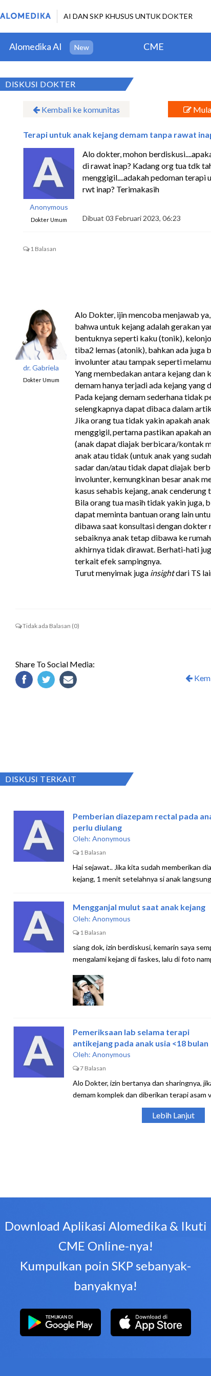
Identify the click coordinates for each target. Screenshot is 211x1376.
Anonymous (49, 207)
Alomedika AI (35, 46)
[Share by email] (69, 681)
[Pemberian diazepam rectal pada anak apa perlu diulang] (39, 836)
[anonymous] (48, 173)
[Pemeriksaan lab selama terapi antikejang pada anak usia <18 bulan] (39, 1052)
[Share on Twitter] (47, 681)
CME (153, 46)
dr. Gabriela (41, 368)
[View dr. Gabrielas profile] (41, 334)
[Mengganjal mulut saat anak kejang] (39, 927)
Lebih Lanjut (173, 1115)
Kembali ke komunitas (80, 109)
